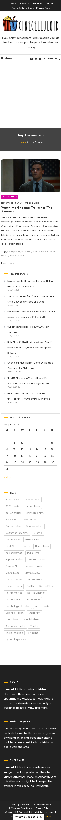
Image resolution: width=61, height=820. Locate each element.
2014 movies (13, 499)
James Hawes (40, 251)
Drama (38, 533)
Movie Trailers (10, 196)
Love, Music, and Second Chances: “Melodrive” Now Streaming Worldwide (28, 396)
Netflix (30, 586)
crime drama (30, 519)
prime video (33, 599)
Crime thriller (13, 526)
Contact (25, 3)
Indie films (33, 553)
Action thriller (13, 513)
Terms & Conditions (22, 8)
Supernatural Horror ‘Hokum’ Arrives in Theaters (28, 329)
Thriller (34, 626)
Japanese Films (15, 559)
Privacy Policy (44, 8)
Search (52, 58)
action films (33, 506)
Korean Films (13, 566)
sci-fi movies (42, 606)
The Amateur (17, 255)
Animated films (35, 513)
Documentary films (17, 533)
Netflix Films (46, 586)
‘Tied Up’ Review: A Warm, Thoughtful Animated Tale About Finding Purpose (28, 380)
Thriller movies (14, 632)
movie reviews (14, 579)
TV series (33, 632)
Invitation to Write (43, 3)
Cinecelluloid (32, 202)
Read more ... (9, 263)
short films (12, 619)
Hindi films (12, 546)
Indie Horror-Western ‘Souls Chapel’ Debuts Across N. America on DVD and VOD (31, 314)
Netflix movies (14, 592)
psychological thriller (18, 606)
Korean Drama (37, 559)
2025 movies (13, 506)
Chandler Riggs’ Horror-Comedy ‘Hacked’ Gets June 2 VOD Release (30, 365)
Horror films (42, 546)
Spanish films (31, 619)
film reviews (32, 539)
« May (7, 477)
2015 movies (32, 499)
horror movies (14, 553)
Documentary (34, 526)
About (14, 3)
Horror (26, 546)
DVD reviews (13, 539)
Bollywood (11, 519)
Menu (8, 58)
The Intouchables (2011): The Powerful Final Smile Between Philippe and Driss (30, 299)
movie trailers (14, 586)
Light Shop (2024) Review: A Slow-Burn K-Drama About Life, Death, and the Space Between (30, 348)
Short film (34, 613)
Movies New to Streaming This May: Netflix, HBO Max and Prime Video (30, 283)
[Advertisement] (30, 95)
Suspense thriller (15, 626)
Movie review (32, 573)
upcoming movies (16, 639)
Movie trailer (35, 579)
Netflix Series (13, 599)
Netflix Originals (36, 592)
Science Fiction (15, 613)
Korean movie (34, 566)
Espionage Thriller (21, 251)
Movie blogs (12, 573)
